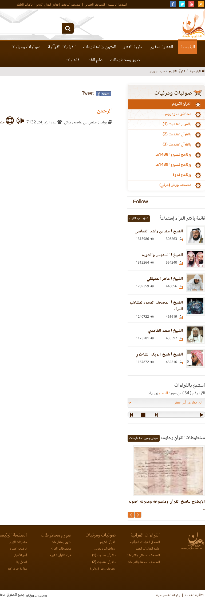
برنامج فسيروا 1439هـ (173, 165)
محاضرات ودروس (177, 114)
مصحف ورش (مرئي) (175, 185)
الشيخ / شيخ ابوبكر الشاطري (159, 354)
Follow (140, 202)
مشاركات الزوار (18, 542)
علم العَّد (95, 60)
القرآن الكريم (181, 104)
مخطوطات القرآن (60, 549)
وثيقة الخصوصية (168, 595)
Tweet (87, 93)
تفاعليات (73, 60)
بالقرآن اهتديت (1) (177, 124)
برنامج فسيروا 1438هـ (173, 154)
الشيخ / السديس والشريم (162, 255)
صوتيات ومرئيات (25, 47)
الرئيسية (187, 47)
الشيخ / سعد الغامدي (165, 330)
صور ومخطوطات (125, 60)
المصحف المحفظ (71, 5)
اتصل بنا (21, 562)
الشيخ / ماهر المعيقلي (165, 279)
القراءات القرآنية (62, 47)
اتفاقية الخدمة (194, 595)
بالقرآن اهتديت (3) (177, 144)
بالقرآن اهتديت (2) (177, 134)
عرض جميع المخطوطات (143, 438)
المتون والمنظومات (99, 47)
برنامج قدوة (181, 175)
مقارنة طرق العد (17, 569)
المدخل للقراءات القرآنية (145, 542)
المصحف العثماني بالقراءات (143, 555)
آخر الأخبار (20, 555)
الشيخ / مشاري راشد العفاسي (159, 231)
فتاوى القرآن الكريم (47, 5)
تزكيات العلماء (25, 5)
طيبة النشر (133, 47)
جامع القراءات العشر (148, 549)
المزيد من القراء (138, 218)
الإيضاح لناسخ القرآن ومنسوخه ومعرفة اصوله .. (167, 505)
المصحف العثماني (94, 5)
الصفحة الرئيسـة (118, 5)
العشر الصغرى (161, 47)
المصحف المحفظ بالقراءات (144, 562)
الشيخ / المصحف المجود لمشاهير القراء (156, 306)
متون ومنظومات (61, 542)
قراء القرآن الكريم (60, 555)
